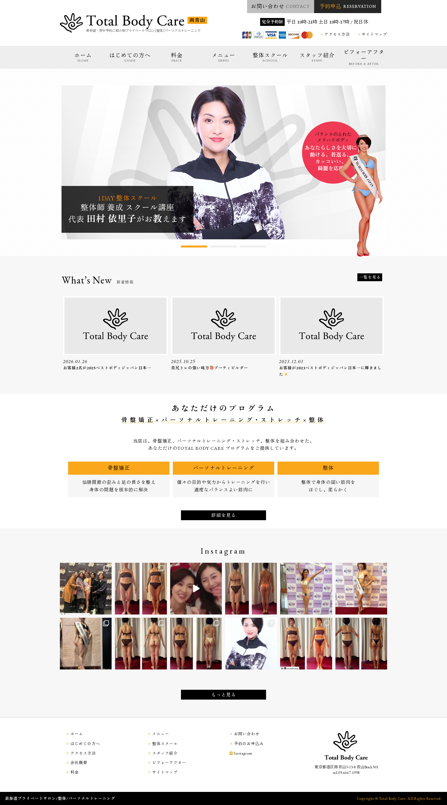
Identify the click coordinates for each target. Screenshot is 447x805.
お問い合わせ (280, 6)
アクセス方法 (337, 34)
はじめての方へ (130, 57)
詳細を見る (223, 515)
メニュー (223, 57)
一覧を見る (370, 277)
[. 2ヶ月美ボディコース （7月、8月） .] (141, 588)
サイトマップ (374, 34)
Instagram (243, 753)
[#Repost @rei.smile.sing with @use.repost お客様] (306, 643)
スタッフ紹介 (317, 57)
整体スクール (270, 57)
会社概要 (78, 762)
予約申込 (347, 6)
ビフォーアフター (363, 57)
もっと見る (223, 695)
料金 (177, 57)
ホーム (83, 57)
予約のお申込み (249, 743)
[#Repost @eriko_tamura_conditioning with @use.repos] (86, 588)
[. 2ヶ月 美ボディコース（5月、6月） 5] (196, 643)
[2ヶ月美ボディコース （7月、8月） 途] (251, 588)
